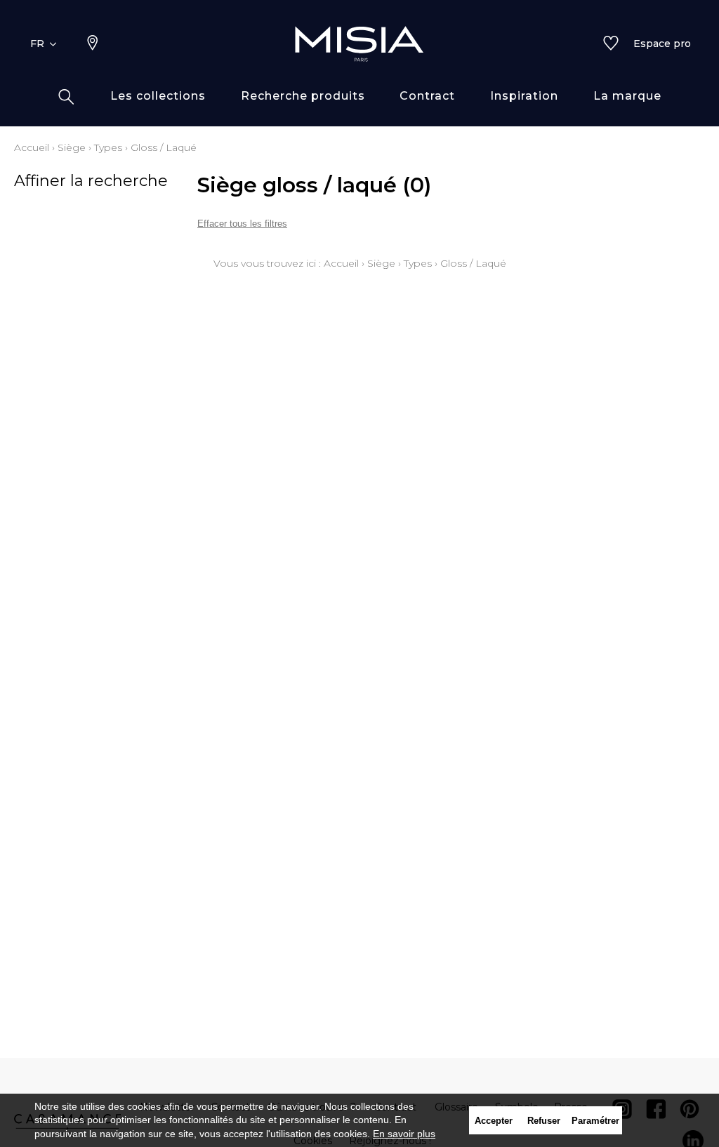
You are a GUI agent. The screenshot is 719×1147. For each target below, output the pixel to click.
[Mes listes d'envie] (610, 44)
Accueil (31, 147)
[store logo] (359, 43)
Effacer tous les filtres (242, 223)
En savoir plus (404, 1133)
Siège (72, 147)
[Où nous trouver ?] (92, 44)
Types (108, 147)
